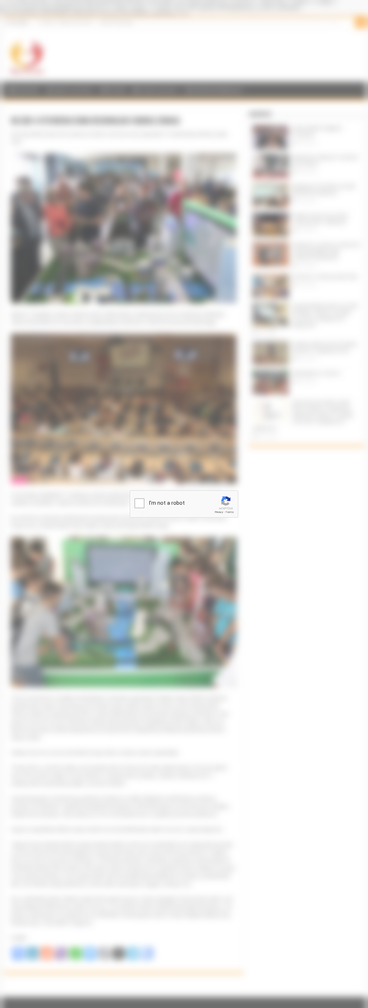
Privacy (219, 512)
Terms (229, 512)
